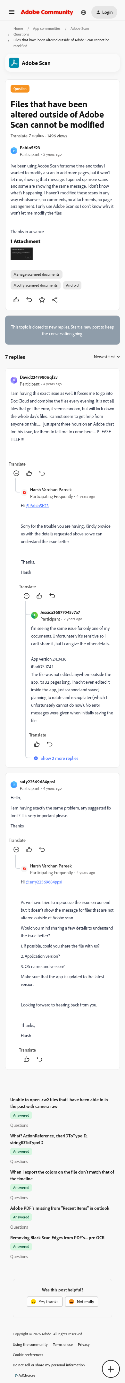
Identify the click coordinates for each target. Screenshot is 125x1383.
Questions (21, 34)
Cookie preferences (28, 1354)
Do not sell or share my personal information (49, 1365)
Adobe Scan (80, 28)
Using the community (30, 1344)
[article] (62, 426)
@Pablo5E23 (37, 505)
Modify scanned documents (35, 285)
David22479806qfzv (39, 377)
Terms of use (63, 1344)
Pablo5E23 (30, 147)
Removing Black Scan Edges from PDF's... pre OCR (57, 1237)
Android (72, 285)
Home (18, 28)
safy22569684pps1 (37, 781)
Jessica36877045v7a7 (60, 612)
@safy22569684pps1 (44, 881)
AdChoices (27, 1375)
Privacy (84, 1344)
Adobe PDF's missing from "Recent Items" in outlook (59, 1208)
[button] (11, 14)
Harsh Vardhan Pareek (51, 489)
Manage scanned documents (36, 274)
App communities (47, 28)
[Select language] (84, 12)
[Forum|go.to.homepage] (47, 12)
